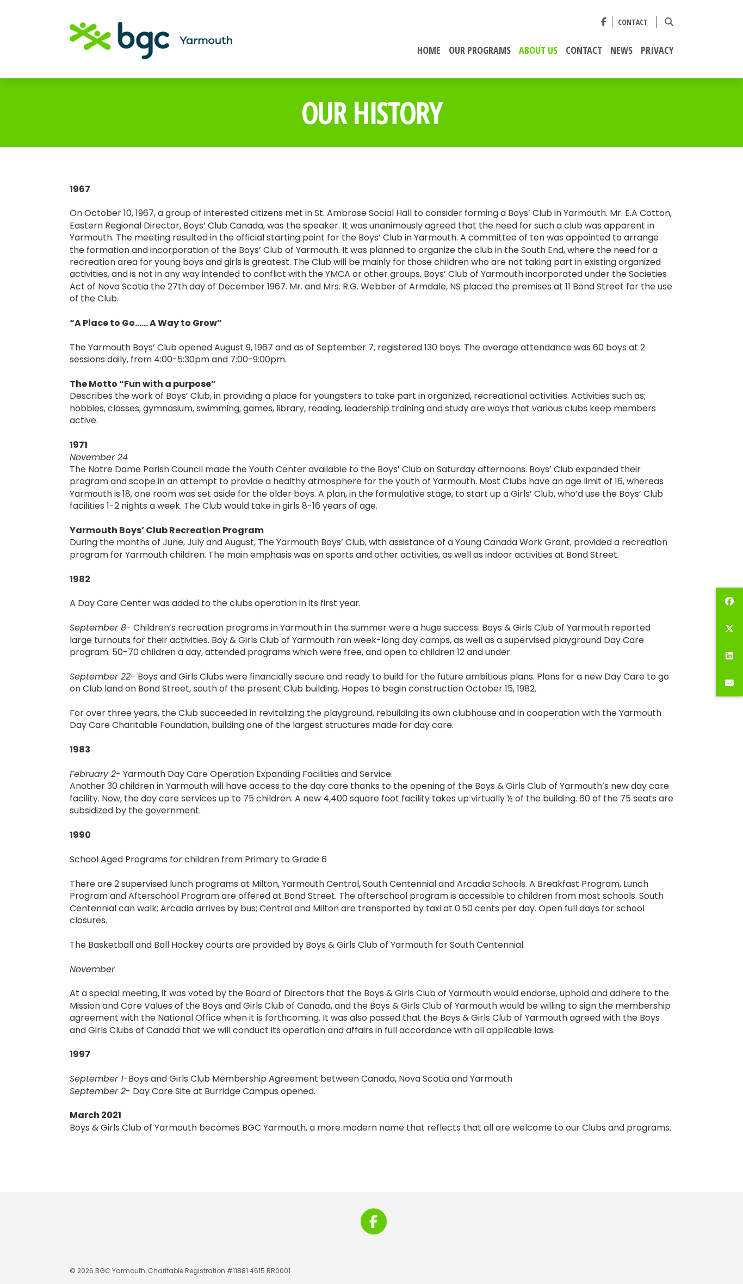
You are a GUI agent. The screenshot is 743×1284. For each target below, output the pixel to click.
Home (429, 51)
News (621, 51)
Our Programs (480, 51)
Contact (633, 22)
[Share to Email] (729, 682)
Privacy (657, 51)
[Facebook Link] (603, 22)
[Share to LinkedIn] (729, 655)
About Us (538, 51)
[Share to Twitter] (729, 628)
